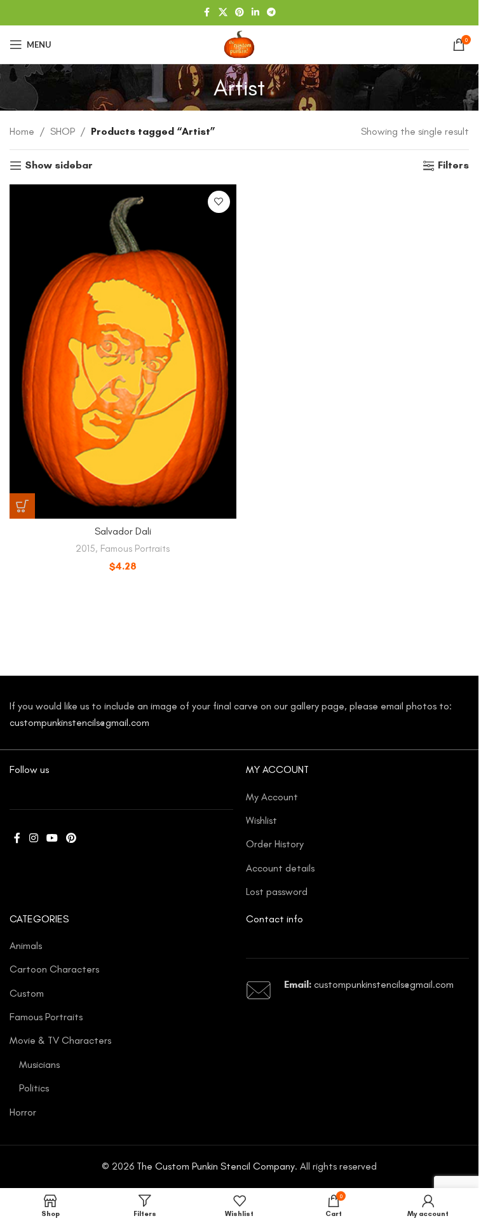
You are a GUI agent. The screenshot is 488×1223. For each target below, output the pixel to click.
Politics (34, 1088)
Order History (275, 844)
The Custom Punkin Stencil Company (216, 1166)
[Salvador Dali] (123, 351)
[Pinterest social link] (239, 13)
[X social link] (223, 13)
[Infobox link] (358, 990)
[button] (22, 506)
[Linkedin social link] (255, 13)
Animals (26, 945)
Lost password (277, 891)
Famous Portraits (135, 548)
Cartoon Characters (54, 969)
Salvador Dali (123, 531)
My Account (272, 797)
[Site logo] (239, 44)
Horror (23, 1112)
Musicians (39, 1064)
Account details (280, 868)
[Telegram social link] (271, 13)
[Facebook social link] (207, 13)
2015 (85, 548)
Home (22, 131)
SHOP (62, 131)
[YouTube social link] (52, 839)
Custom (27, 993)
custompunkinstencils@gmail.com (79, 722)
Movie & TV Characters (60, 1040)
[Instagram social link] (33, 839)
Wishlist (261, 820)
